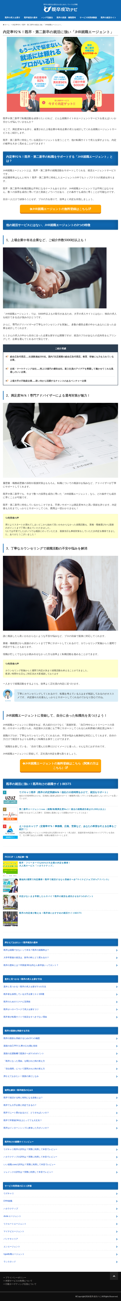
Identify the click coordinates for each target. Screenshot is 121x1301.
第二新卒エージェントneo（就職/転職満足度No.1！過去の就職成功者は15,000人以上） (63, 809)
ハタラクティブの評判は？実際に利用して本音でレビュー (30, 1156)
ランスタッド (10, 1261)
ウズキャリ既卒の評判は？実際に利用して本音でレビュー (30, 1149)
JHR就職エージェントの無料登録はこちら (60, 209)
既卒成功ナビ (95, 1296)
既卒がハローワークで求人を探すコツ (21, 1009)
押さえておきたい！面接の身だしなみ (21, 1076)
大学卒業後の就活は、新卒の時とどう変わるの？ (26, 957)
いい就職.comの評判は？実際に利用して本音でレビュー (29, 1164)
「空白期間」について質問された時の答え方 (24, 1068)
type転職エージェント (14, 1254)
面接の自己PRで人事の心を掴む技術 (20, 1045)
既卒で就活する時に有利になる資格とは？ (23, 1097)
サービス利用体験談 (88, 17)
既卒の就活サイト (108, 17)
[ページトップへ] (114, 1276)
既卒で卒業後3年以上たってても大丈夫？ (23, 1120)
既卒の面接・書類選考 (66, 17)
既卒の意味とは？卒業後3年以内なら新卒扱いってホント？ (31, 965)
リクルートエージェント (15, 1223)
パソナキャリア (11, 1239)
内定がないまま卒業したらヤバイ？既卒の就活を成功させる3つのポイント (56, 896)
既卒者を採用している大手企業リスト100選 (24, 994)
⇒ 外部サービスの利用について (17, 1280)
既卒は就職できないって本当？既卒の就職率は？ (26, 950)
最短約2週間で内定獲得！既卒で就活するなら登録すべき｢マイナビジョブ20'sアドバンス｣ (64, 879)
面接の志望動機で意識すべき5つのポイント (24, 1053)
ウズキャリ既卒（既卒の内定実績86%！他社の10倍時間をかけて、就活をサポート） (64, 792)
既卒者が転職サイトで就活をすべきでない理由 (25, 1016)
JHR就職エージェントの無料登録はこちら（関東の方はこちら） (62, 765)
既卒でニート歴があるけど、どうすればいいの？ (26, 1112)
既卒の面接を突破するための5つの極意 (22, 1038)
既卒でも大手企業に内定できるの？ (20, 1105)
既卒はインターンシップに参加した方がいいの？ (26, 1128)
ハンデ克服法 (47, 17)
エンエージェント (12, 1246)
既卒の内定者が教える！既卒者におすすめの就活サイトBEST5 (50, 913)
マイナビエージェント (14, 1231)
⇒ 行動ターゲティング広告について (19, 1284)
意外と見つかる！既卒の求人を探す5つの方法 (25, 986)
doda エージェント (12, 1216)
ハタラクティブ (11, 1208)
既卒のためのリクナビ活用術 (17, 1001)
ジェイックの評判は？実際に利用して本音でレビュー (28, 1172)
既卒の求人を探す (12, 17)
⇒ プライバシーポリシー (14, 1277)
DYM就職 (8, 1201)
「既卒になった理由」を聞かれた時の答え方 (24, 1061)
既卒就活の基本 (30, 17)
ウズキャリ (9, 1193)
